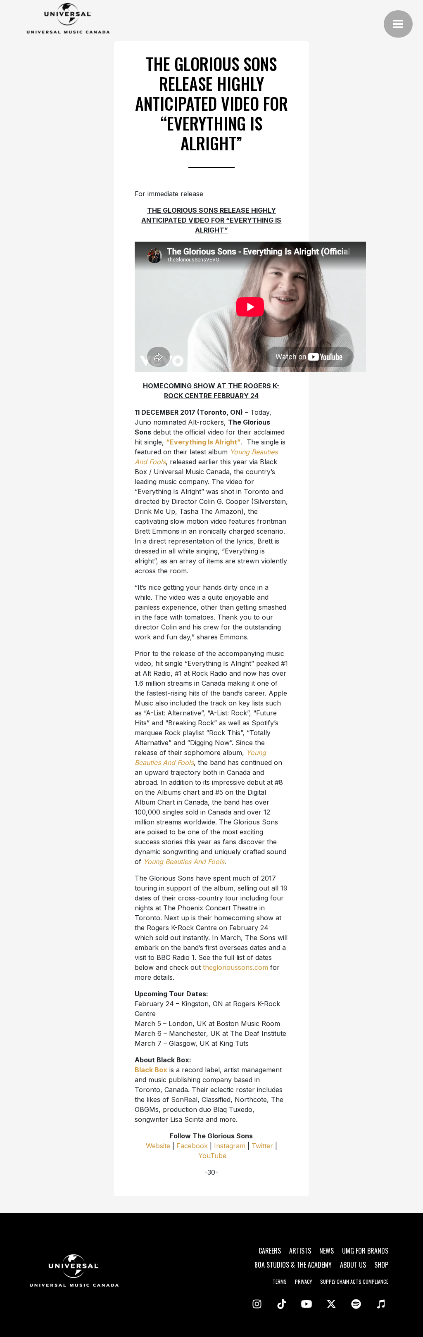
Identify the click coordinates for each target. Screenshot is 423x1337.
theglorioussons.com (235, 967)
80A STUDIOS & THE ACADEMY (293, 1265)
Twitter (262, 1146)
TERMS (280, 1281)
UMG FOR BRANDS (365, 1251)
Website (158, 1146)
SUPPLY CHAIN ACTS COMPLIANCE (354, 1281)
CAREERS (270, 1251)
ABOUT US (353, 1265)
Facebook (192, 1146)
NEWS (326, 1251)
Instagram (229, 1146)
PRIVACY (303, 1281)
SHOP (381, 1265)
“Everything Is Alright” (203, 442)
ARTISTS (300, 1251)
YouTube (212, 1156)
